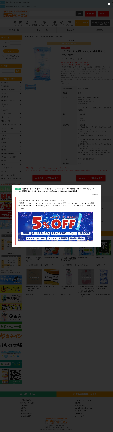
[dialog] (56, 216)
